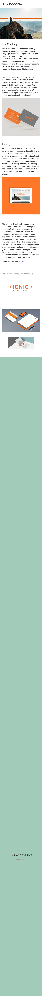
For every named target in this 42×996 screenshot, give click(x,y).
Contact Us (19, 859)
